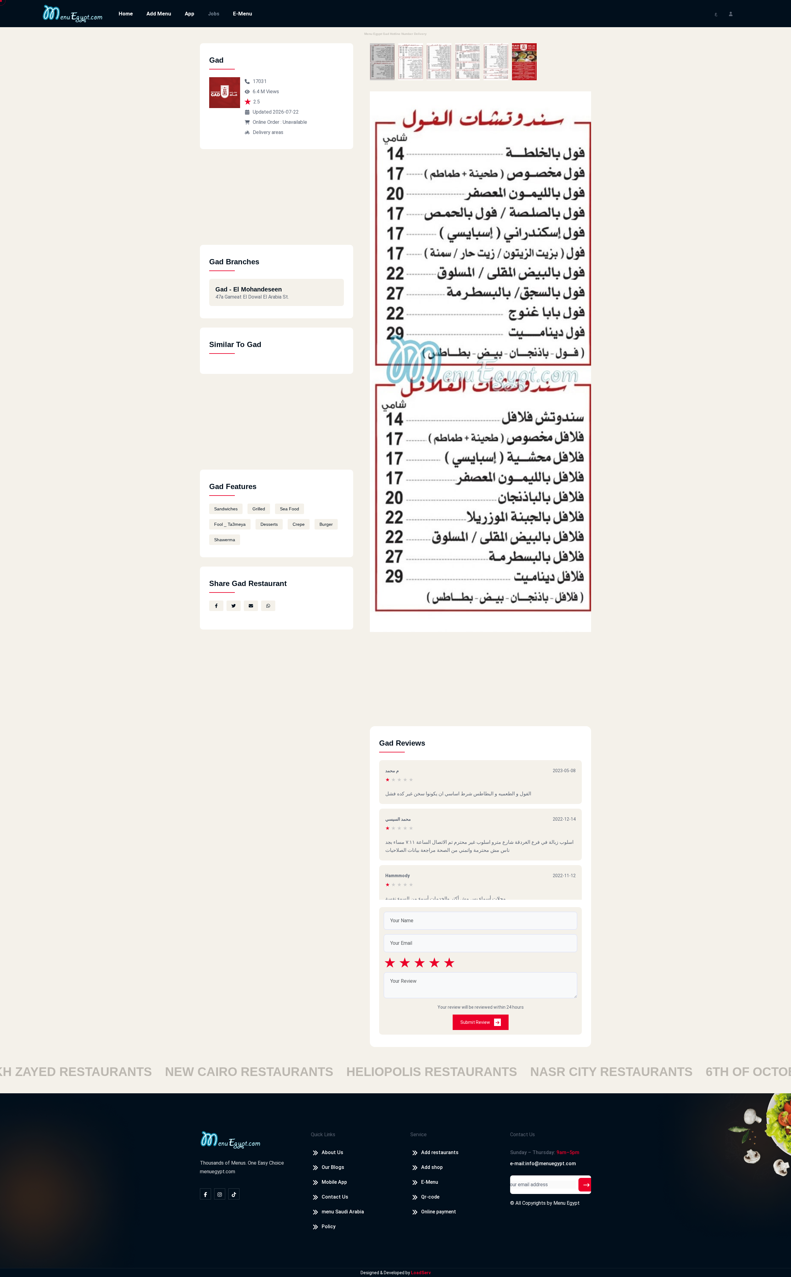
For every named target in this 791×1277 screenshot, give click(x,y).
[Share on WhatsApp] (268, 606)
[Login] (731, 13)
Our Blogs (333, 1167)
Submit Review (475, 1022)
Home (126, 13)
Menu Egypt (566, 1203)
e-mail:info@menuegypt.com (543, 1163)
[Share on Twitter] (233, 606)
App (189, 13)
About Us (332, 1152)
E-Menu (242, 13)
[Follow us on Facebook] (205, 1194)
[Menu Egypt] (72, 13)
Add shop (432, 1167)
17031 (260, 81)
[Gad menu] (382, 61)
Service (418, 1134)
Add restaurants (440, 1152)
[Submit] (586, 1184)
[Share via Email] (251, 606)
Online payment (438, 1212)
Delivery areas (268, 132)
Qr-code (430, 1197)
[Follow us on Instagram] (219, 1194)
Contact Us (335, 1197)
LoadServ (421, 1272)
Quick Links (323, 1134)
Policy (329, 1226)
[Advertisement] (276, 201)
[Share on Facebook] (216, 606)
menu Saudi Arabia (343, 1212)
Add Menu (158, 13)
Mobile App (334, 1182)
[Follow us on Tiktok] (233, 1194)
